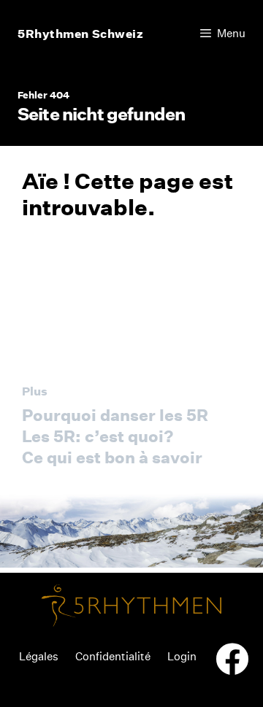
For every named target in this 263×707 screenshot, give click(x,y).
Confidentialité (112, 656)
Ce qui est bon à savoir (112, 457)
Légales (38, 656)
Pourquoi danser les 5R (115, 415)
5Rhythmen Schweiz (81, 33)
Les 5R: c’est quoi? (97, 436)
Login (182, 656)
